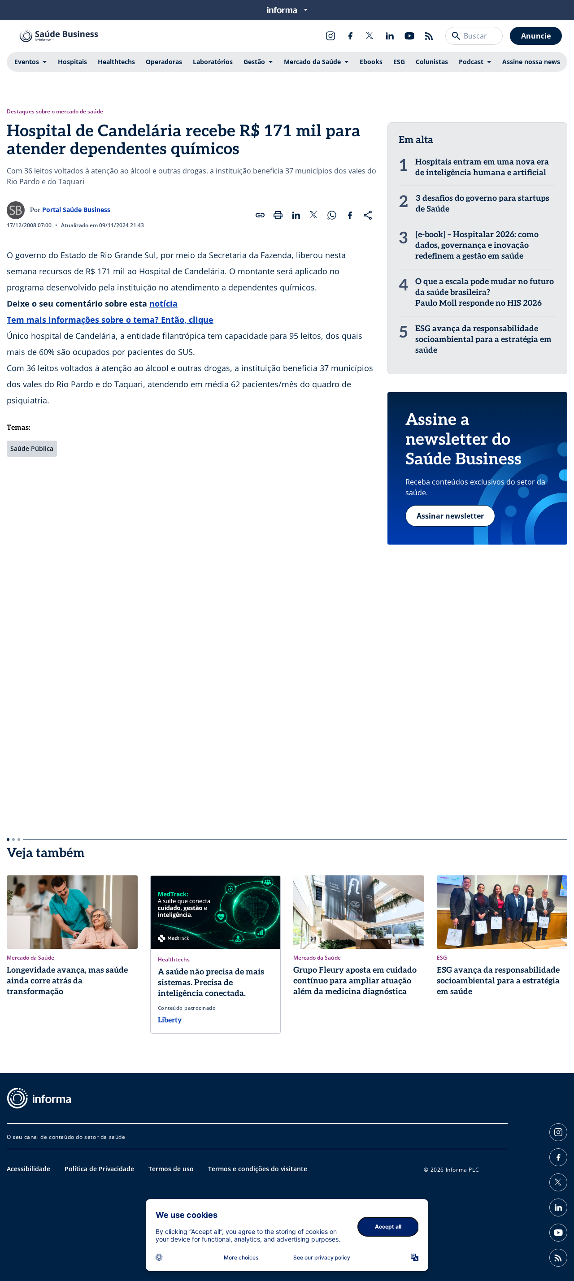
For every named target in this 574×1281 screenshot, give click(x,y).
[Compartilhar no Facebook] (350, 215)
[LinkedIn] (390, 36)
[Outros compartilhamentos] (368, 215)
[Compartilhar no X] (314, 215)
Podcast (471, 61)
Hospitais (72, 61)
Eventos (26, 61)
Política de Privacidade (99, 1168)
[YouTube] (409, 36)
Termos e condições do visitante (257, 1168)
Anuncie (536, 36)
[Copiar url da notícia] (260, 215)
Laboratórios (213, 61)
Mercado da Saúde (312, 61)
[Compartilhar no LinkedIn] (296, 215)
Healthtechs (116, 61)
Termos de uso (171, 1168)
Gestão (254, 61)
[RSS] (429, 36)
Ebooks (371, 61)
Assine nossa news (531, 61)
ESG (399, 61)
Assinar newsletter (450, 516)
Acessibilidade (28, 1168)
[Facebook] (350, 36)
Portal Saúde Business (76, 209)
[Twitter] (370, 36)
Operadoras (164, 61)
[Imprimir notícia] (278, 215)
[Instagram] (330, 36)
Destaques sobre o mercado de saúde (55, 111)
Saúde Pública (31, 448)
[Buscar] (456, 35)
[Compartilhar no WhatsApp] (332, 215)
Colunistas (432, 61)
